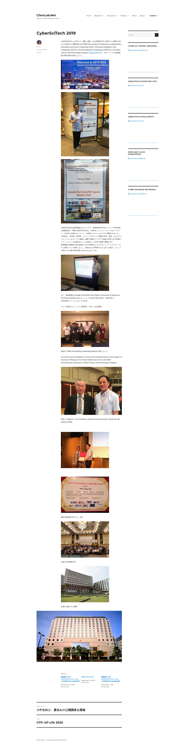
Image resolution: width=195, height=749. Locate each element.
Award (39, 52)
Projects (123, 16)
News (134, 16)
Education (111, 16)
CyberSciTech (94, 53)
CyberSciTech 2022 (87, 677)
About (142, 16)
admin (39, 47)
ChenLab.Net (46, 15)
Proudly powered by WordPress (57, 740)
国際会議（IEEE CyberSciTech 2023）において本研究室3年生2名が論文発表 (70, 679)
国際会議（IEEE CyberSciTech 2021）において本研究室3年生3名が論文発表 (110, 679)
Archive (153, 16)
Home (88, 16)
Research (98, 16)
